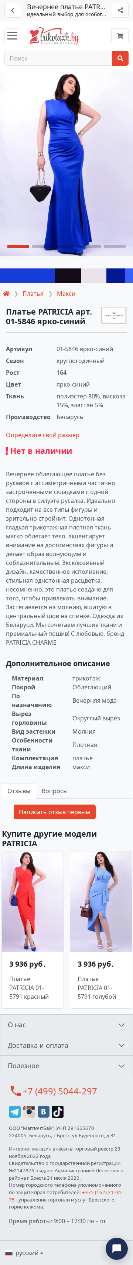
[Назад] (12, 10)
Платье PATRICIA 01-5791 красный (29, 988)
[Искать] (120, 58)
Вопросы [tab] (55, 791)
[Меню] (12, 35)
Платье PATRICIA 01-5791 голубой (97, 988)
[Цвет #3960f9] (129, 275)
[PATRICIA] (114, 315)
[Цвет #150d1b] (68, 275)
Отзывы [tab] (18, 791)
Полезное (23, 1065)
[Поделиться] (120, 10)
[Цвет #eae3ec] (93, 275)
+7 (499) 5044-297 (60, 1091)
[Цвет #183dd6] (27, 275)
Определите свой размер (42, 435)
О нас (17, 1024)
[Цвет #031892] (115, 275)
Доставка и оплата (38, 1045)
